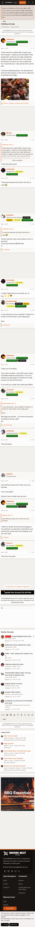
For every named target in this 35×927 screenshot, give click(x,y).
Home (5, 880)
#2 (33, 140)
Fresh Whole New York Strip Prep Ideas (17, 751)
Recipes (21, 880)
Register (5, 905)
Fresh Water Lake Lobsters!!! (13, 758)
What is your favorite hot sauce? (15, 766)
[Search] (33, 2)
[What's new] (29, 2)
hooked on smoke (10, 666)
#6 (33, 310)
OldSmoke (6, 27)
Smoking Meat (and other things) (24, 888)
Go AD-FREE (10, 908)
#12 (33, 552)
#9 (33, 440)
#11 (33, 510)
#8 (33, 398)
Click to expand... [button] (17, 160)
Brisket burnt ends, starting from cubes (18, 645)
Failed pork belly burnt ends (14, 664)
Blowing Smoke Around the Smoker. (15, 740)
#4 (33, 224)
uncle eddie (8, 677)
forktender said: (7, 229)
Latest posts (5, 732)
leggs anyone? (9, 743)
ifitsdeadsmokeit (10, 686)
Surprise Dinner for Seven (13, 684)
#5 (33, 289)
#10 (33, 481)
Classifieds (21, 893)
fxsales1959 (8, 705)
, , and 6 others (16, 103)
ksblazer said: (6, 515)
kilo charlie (8, 638)
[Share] (31, 48)
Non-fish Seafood (9, 762)
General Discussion (17, 694)
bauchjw (7, 694)
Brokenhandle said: (8, 403)
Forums (5, 884)
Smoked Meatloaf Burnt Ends (21, 636)
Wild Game (7, 747)
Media (20, 884)
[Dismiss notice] (32, 8)
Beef (14, 638)
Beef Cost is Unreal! (10, 736)
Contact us (6, 887)
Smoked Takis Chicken (12, 692)
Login (5, 901)
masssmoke (8, 647)
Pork (9, 658)
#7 (33, 364)
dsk (6, 658)
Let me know (6, 15)
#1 (33, 48)
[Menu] (2, 2)
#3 (33, 178)
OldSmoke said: (7, 144)
